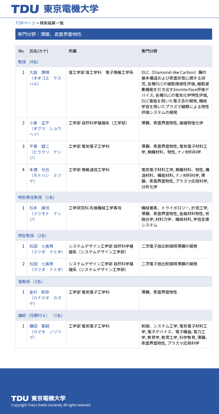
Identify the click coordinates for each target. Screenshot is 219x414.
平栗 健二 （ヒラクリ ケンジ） (45, 151)
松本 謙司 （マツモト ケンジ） (45, 213)
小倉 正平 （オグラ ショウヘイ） (45, 128)
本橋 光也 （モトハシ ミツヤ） (45, 175)
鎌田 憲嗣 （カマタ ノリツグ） (45, 331)
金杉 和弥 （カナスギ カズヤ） (45, 297)
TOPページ (25, 23)
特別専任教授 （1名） (37, 197)
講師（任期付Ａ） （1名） (41, 315)
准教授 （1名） (31, 281)
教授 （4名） (29, 61)
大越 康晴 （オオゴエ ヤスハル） (45, 77)
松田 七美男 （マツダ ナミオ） (47, 249)
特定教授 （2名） (33, 235)
